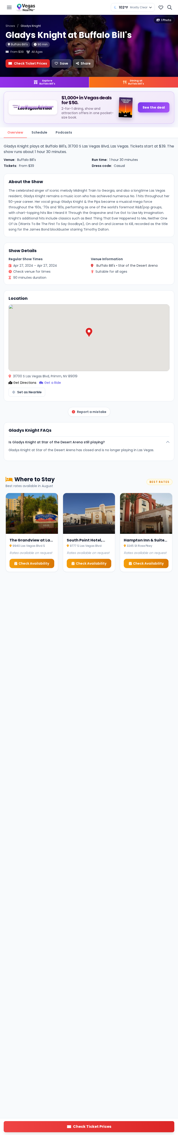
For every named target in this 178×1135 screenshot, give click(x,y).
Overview (15, 132)
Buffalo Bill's (19, 44)
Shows (10, 26)
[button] (89, 333)
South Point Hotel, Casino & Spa (84, 543)
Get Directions (24, 382)
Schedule (39, 132)
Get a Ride (52, 382)
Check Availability (34, 563)
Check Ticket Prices (30, 63)
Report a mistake (91, 412)
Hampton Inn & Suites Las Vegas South (145, 543)
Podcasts (64, 132)
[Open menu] (9, 7)
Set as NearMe (29, 392)
